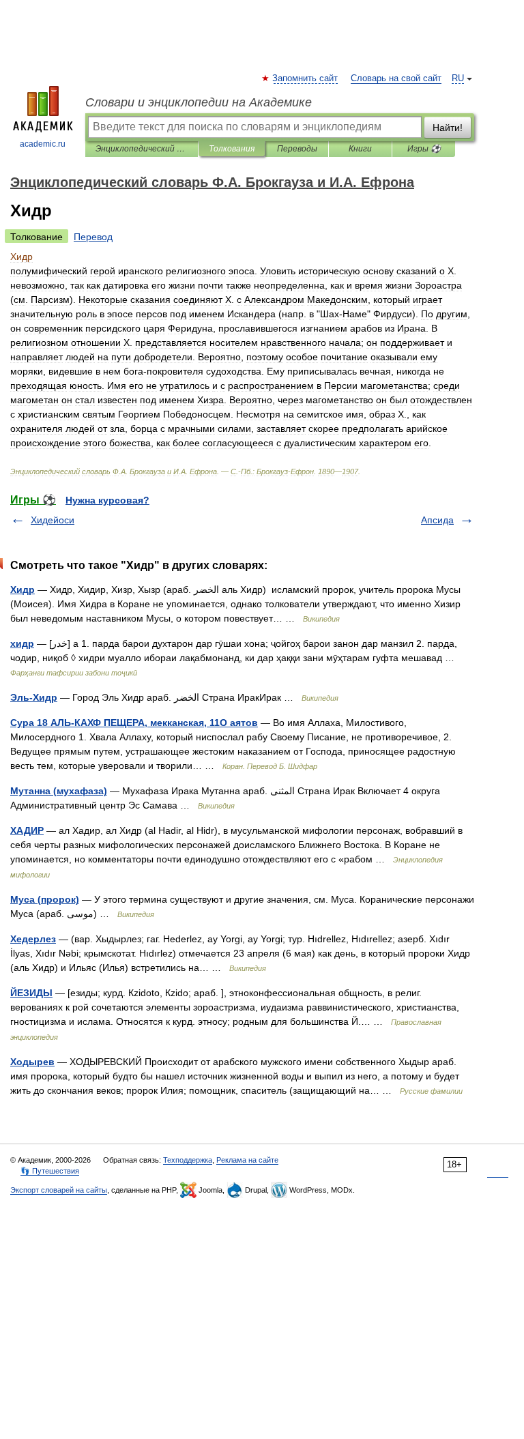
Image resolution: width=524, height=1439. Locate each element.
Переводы (297, 149)
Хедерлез (33, 938)
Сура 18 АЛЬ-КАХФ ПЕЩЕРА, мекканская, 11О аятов (134, 722)
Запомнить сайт (306, 78)
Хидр (22, 589)
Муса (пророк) (44, 899)
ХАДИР (27, 830)
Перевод (93, 236)
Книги (360, 149)
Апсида (437, 519)
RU (458, 78)
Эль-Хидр (33, 697)
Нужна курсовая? (107, 500)
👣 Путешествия (49, 1171)
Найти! (448, 127)
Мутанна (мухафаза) (58, 790)
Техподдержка (187, 1160)
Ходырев (32, 1061)
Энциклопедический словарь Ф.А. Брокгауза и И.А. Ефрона (142, 149)
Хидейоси (52, 519)
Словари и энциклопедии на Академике (198, 102)
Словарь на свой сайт (396, 78)
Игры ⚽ (424, 149)
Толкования (231, 149)
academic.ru (43, 144)
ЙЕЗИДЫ (31, 992)
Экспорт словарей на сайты (58, 1190)
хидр (22, 643)
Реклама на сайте (247, 1160)
